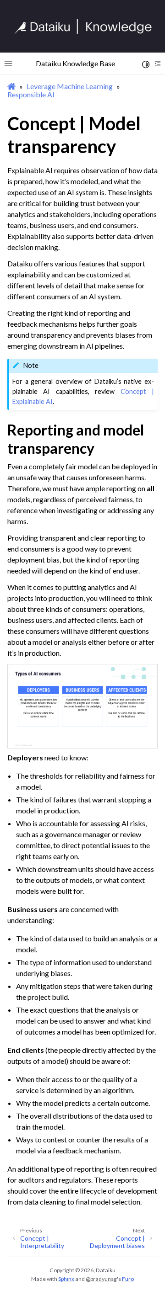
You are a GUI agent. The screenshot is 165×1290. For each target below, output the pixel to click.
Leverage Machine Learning (70, 86)
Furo (128, 1278)
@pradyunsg (101, 1278)
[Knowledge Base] (87, 26)
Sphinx (66, 1278)
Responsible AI (31, 94)
